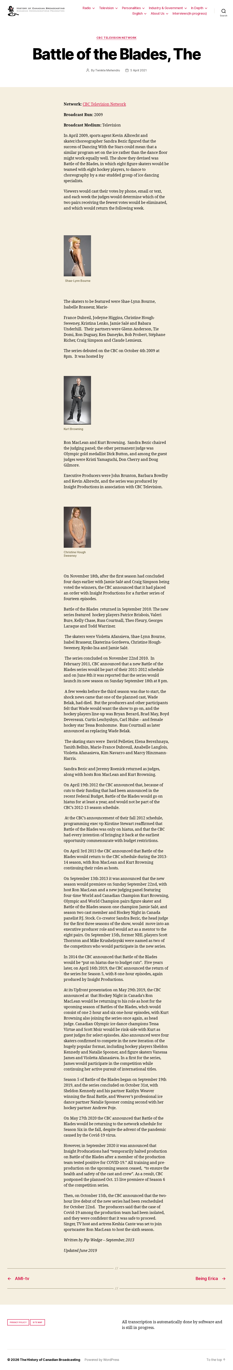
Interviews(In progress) (190, 13)
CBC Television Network (116, 37)
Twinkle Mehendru (107, 70)
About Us (157, 13)
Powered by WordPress (101, 1360)
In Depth (197, 8)
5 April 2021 (138, 70)
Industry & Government (166, 8)
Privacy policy (18, 1322)
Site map (37, 1322)
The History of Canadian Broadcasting (50, 1360)
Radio (87, 8)
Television (106, 8)
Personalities (131, 8)
